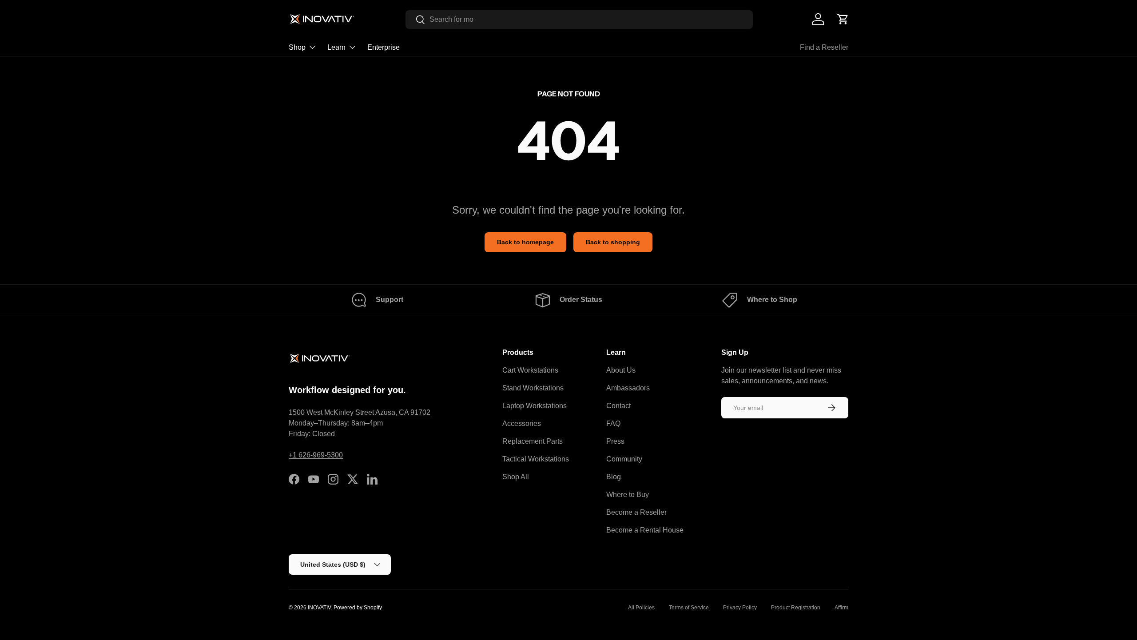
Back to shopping (613, 242)
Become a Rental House (645, 530)
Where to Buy (627, 494)
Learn (336, 47)
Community (624, 459)
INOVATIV (319, 607)
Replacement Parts (532, 441)
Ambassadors (628, 388)
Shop (297, 47)
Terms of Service (689, 607)
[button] (843, 19)
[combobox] (579, 19)
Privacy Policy (740, 607)
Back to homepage (525, 242)
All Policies (641, 607)
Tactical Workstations (535, 459)
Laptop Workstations (534, 405)
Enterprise (383, 47)
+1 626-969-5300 (316, 455)
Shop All (515, 477)
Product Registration (795, 607)
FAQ (613, 423)
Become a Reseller (636, 512)
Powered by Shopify (358, 607)
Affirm (841, 607)
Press (615, 441)
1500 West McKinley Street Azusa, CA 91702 (359, 412)
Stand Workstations (533, 388)
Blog (613, 477)
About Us (621, 370)
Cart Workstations (530, 370)
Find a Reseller (824, 47)
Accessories (521, 423)
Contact (618, 405)
